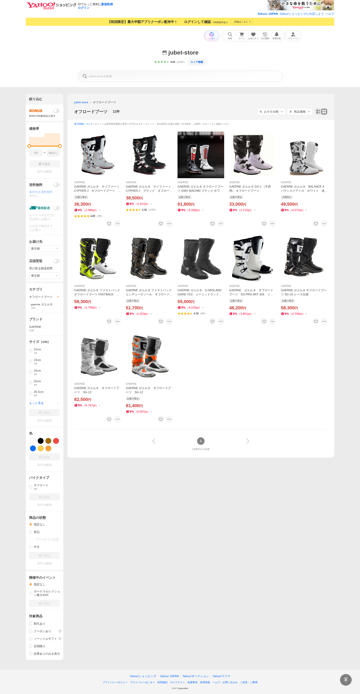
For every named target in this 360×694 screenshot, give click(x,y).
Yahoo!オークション (195, 676)
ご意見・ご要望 (249, 682)
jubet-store (81, 102)
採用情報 (205, 682)
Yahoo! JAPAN (268, 13)
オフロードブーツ (91, 111)
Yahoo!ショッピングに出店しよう (302, 13)
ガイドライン (177, 682)
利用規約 (163, 682)
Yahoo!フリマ (221, 676)
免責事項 (193, 682)
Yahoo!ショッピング (143, 676)
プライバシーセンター (142, 682)
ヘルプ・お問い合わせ (225, 682)
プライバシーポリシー (115, 682)
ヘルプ (329, 13)
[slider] (29, 146)
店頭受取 (35, 261)
